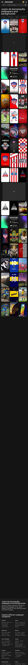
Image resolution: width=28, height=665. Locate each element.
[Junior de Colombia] (23, 250)
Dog (3, 623)
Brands (17, 630)
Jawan (8, 635)
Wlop (19, 653)
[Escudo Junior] (23, 87)
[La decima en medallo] (5, 175)
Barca (17, 16)
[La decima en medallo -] (23, 175)
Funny (16, 661)
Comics (17, 639)
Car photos (4, 643)
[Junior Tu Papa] (14, 131)
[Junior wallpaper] (14, 146)
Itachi (16, 623)
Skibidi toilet (18, 663)
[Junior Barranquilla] (14, 175)
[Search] (25, 5)
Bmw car (10, 643)
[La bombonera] (23, 280)
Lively (3, 663)
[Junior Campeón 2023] (14, 250)
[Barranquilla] (5, 250)
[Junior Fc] (23, 160)
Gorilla (6, 623)
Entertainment (5, 661)
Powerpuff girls (19, 645)
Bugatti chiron (6, 645)
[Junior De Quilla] (23, 59)
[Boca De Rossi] (14, 280)
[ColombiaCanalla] (14, 236)
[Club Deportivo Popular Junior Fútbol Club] (5, 236)
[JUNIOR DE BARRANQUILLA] (5, 131)
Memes (23, 663)
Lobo (24, 646)
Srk (2, 632)
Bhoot (9, 632)
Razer (19, 632)
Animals (4, 620)
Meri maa (4, 635)
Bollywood (4, 630)
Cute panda (4, 625)
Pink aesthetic (5, 653)
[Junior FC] (14, 160)
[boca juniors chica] (23, 295)
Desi (7, 633)
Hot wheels (7, 641)
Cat (10, 622)
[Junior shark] (5, 146)
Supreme (22, 633)
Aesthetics (8, 652)
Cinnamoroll (22, 622)
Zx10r (8, 642)
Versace (17, 633)
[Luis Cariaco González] (5, 116)
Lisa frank (17, 656)
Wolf (8, 622)
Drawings (17, 650)
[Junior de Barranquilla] (14, 26)
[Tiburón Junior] (14, 116)
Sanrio (22, 625)
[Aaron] (5, 309)
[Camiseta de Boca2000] (14, 295)
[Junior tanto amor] (5, 26)
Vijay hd (4, 633)
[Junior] (23, 116)
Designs (4, 650)
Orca (3, 16)
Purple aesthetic (6, 658)
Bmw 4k (4, 642)
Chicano (24, 653)
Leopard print (5, 626)
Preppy (3, 652)
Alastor (17, 626)
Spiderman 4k (18, 646)
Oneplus (23, 635)
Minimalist (4, 655)
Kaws (3, 656)
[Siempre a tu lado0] (14, 87)
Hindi (5, 632)
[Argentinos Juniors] (23, 265)
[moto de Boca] (5, 295)
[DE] (5, 265)
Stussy (23, 632)
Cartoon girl (19, 655)
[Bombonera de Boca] (14, 309)
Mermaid (22, 652)
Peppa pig (7, 663)
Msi (16, 632)
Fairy (16, 653)
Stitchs (21, 641)
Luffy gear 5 (22, 623)
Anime (16, 620)
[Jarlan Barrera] (23, 236)
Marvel (16, 642)
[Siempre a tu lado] (5, 160)
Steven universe (19, 643)
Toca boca (10, 16)
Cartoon (17, 641)
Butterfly (4, 622)
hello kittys (17, 635)
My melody (17, 625)
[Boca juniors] (14, 265)
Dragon (17, 652)
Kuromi (17, 622)
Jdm (3, 641)
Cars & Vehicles (5, 639)
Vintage (9, 655)
